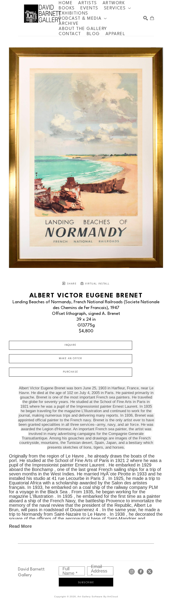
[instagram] (132, 572)
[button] (117, 8)
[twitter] (150, 572)
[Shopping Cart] (152, 18)
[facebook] (141, 572)
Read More (20, 526)
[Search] (145, 18)
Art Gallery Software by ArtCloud (97, 596)
